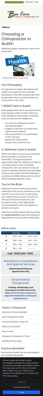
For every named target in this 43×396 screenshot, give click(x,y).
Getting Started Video (12, 341)
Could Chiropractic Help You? (15, 322)
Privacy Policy (12, 376)
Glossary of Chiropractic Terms (16, 336)
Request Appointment (14, 2)
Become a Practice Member (15, 312)
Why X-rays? (8, 331)
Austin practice (12, 215)
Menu (7, 27)
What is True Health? (11, 327)
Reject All (21, 382)
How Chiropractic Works (13, 317)
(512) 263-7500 (31, 2)
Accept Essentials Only (21, 387)
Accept (21, 392)
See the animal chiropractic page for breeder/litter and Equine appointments (20, 295)
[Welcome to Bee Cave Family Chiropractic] (21, 20)
